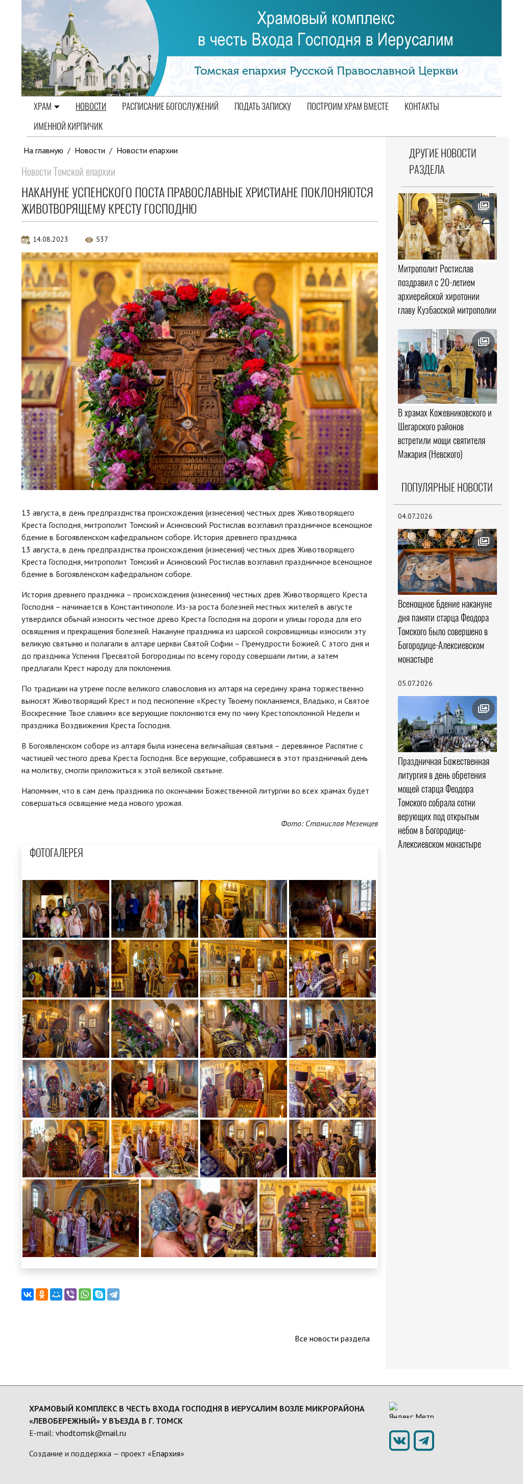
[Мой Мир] (56, 1294)
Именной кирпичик (68, 126)
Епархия (166, 1453)
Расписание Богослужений (170, 106)
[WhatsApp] (85, 1294)
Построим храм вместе (348, 106)
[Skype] (99, 1294)
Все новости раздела (332, 1338)
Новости (91, 106)
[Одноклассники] (42, 1294)
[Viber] (70, 1294)
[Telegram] (113, 1294)
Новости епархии (147, 150)
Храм (43, 106)
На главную (43, 150)
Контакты (422, 106)
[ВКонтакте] (27, 1294)
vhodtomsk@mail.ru (91, 1433)
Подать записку (262, 106)
